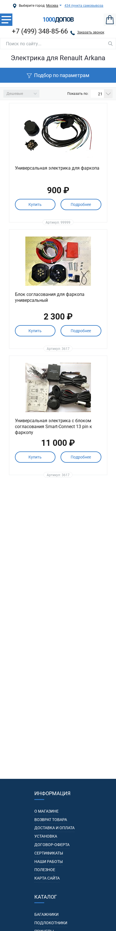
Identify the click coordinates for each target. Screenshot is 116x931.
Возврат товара (50, 819)
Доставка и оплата (54, 828)
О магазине (46, 811)
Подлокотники (50, 923)
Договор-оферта (52, 844)
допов (58, 20)
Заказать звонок (90, 32)
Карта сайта (47, 878)
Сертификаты (48, 853)
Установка (45, 836)
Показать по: (77, 94)
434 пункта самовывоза (83, 6)
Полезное (44, 869)
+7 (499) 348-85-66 (40, 31)
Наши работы (48, 861)
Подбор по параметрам (61, 75)
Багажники (46, 914)
